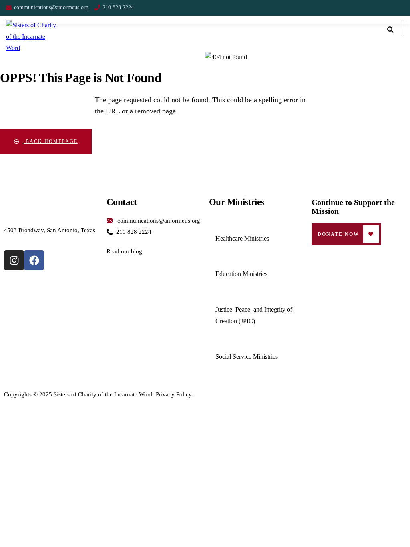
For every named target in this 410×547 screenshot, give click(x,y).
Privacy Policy (173, 394)
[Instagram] (14, 260)
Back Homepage (51, 141)
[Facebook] (34, 260)
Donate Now (338, 234)
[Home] (51, 204)
